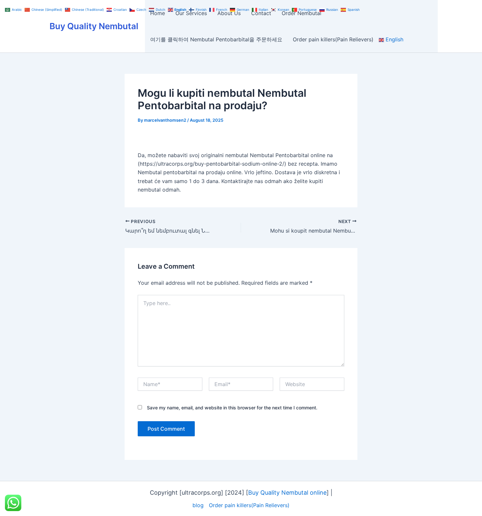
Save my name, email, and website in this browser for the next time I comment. (232, 407)
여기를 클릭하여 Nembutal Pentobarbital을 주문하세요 (216, 39)
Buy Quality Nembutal (94, 26)
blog (198, 505)
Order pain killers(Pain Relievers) (333, 39)
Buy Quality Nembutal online (287, 492)
